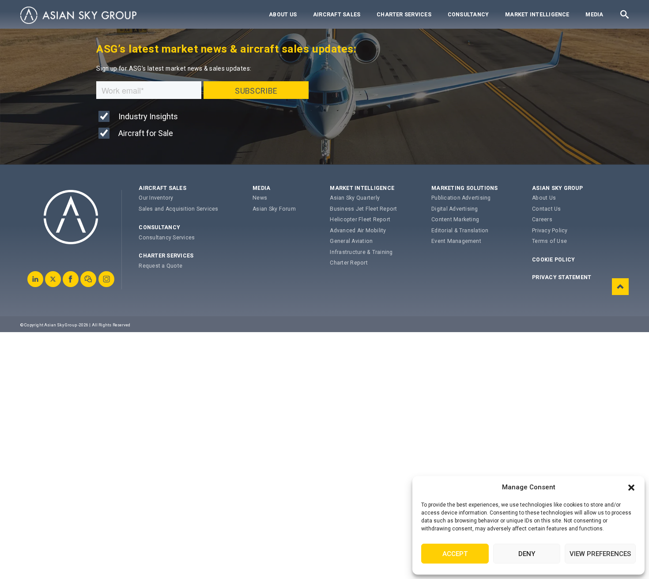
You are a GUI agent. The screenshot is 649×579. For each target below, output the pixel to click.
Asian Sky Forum (274, 209)
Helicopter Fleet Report (360, 219)
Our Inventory (156, 198)
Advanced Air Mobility (358, 230)
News (260, 198)
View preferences (600, 554)
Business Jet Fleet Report (363, 209)
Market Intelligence (537, 14)
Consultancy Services (167, 238)
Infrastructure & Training (361, 252)
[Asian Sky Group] (78, 15)
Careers (542, 219)
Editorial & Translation (460, 230)
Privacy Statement (561, 277)
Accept (455, 554)
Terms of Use (549, 241)
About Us (283, 14)
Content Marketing (455, 219)
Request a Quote (160, 266)
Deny (526, 554)
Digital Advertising (454, 209)
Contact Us (546, 209)
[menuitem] (283, 14)
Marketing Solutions (464, 188)
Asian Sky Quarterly (355, 198)
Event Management (456, 241)
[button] (631, 487)
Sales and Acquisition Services (178, 209)
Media (594, 14)
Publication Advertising (461, 198)
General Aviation (351, 241)
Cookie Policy (553, 260)
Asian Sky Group (557, 188)
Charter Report (348, 263)
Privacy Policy (549, 230)
